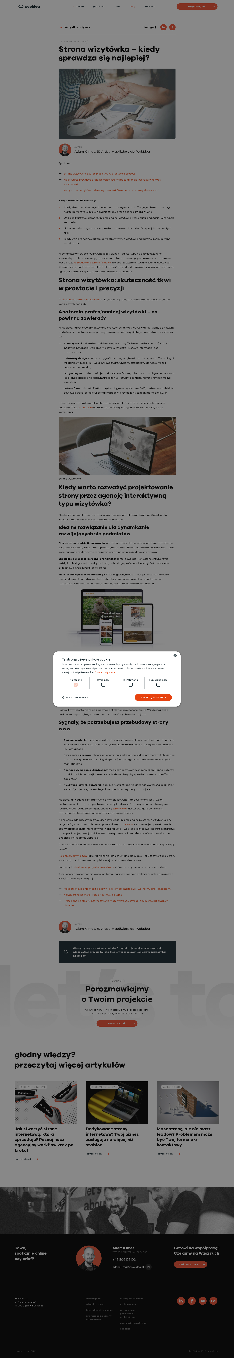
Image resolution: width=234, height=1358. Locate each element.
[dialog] (117, 679)
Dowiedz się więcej (105, 672)
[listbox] (175, 655)
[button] (75, 697)
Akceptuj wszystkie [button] (153, 697)
